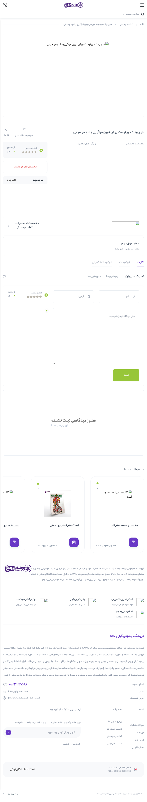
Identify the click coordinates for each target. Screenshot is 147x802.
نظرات (140, 262)
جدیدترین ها (112, 276)
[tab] (140, 263)
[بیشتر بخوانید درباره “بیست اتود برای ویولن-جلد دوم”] (14, 542)
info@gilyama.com (18, 692)
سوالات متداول (137, 725)
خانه (142, 25)
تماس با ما (139, 740)
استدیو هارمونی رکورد (114, 744)
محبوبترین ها (94, 276)
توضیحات (124, 262)
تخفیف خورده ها (114, 729)
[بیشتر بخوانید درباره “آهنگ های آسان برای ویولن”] (74, 542)
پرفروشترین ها (115, 722)
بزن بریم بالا (13, 794)
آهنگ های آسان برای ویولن (64, 526)
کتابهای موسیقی (114, 736)
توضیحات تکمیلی (102, 262)
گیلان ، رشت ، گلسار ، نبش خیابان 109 (24, 698)
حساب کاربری (138, 748)
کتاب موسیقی (126, 25)
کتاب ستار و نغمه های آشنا (124, 526)
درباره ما (140, 733)
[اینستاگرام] (4, 751)
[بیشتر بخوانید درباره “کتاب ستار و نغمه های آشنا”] (133, 542)
